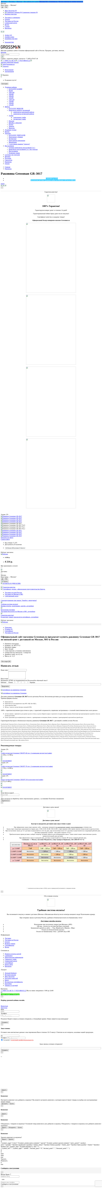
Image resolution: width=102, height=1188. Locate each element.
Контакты (8, 28)
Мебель (7, 107)
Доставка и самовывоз (12, 17)
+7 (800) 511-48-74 (9, 60)
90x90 (11, 91)
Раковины (8, 162)
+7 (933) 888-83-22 (23, 60)
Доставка (8, 938)
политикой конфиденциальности (22, 1040)
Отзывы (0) (8, 629)
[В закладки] (4, 185)
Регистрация (9, 70)
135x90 (11, 105)
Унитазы (8, 133)
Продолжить (5, 686)
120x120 (11, 99)
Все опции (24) (6, 661)
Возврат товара (10, 943)
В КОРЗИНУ (7, 761)
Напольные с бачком (16, 137)
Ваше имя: (4, 670)
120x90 (11, 103)
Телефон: (4, 1013)
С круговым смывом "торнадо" (19, 144)
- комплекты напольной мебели (23, 112)
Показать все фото (7, 537)
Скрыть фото (5, 539)
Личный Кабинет (11, 973)
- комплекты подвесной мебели (23, 114)
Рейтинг (3, 682)
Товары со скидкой (11, 985)
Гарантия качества (8, 587)
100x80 (11, 94)
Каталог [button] (3, 52)
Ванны (7, 131)
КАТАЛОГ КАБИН (15, 89)
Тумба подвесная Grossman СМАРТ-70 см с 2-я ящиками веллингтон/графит (27, 766)
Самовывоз (8, 955)
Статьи (7, 26)
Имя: (2, 1009)
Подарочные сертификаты (14, 982)
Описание (8, 627)
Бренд (7, 980)
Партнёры (8, 984)
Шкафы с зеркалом (15, 123)
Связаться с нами (10, 959)
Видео (7, 24)
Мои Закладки (10, 976)
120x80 (11, 101)
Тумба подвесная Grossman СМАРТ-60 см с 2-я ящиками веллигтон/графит (26, 753)
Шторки (7, 156)
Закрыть (4, 1090)
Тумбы (11, 115)
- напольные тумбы (19, 117)
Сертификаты (9, 945)
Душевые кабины (11, 87)
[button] (2, 32)
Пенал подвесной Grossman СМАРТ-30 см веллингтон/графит (22, 779)
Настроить (5, 1103)
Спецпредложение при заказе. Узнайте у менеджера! (19, 600)
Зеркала (11, 126)
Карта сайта (9, 964)
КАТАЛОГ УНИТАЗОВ (17, 135)
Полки (11, 124)
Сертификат (9, 631)
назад (2, 183)
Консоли (12, 128)
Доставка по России (11, 21)
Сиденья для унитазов (12, 155)
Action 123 (8, 35)
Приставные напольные (17, 140)
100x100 (11, 92)
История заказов (10, 975)
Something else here (11, 39)
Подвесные (12, 139)
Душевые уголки (10, 130)
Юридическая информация (14, 957)
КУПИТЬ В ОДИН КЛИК (11, 583)
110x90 (11, 98)
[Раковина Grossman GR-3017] (11, 516)
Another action (9, 37)
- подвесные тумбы (19, 119)
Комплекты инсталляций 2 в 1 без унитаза (23, 149)
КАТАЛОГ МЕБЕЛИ (16, 108)
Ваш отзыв (4, 678)
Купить (5, 581)
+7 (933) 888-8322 (29, 994)
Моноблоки (13, 142)
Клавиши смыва (14, 153)
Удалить (11, 1139)
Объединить (12, 1127)
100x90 (11, 96)
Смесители (8, 160)
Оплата (7, 19)
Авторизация (9, 71)
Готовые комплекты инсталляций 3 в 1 (22, 147)
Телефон (4, 1038)
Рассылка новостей (11, 978)
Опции (7, 163)
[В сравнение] (2, 185)
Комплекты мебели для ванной (19, 110)
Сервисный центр (11, 23)
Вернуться (4, 1006)
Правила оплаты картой (13, 954)
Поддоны (8, 158)
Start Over (4, 1008)
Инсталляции (9, 146)
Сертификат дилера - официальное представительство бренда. (23, 589)
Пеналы (11, 121)
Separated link (9, 42)
